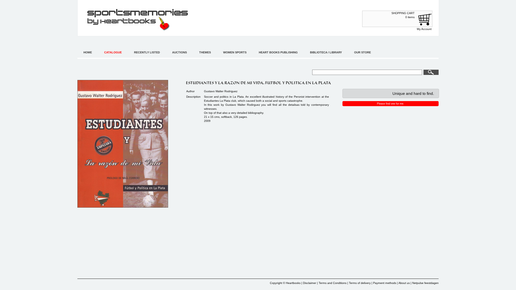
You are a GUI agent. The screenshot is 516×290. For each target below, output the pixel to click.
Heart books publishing (278, 52)
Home (87, 52)
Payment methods (384, 283)
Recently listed (147, 52)
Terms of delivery (360, 283)
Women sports (235, 52)
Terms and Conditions (332, 283)
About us (404, 283)
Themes (205, 52)
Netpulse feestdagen (425, 283)
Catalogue (113, 52)
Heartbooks (293, 283)
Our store (362, 52)
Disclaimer (309, 283)
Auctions (179, 52)
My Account (424, 29)
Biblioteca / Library (326, 52)
